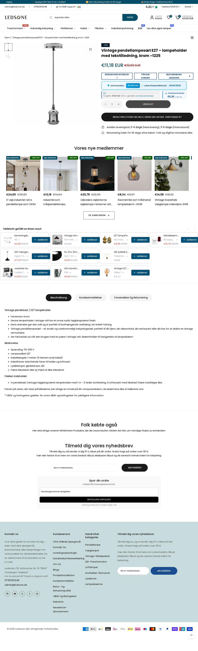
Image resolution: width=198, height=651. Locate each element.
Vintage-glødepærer (97, 556)
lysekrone (91, 578)
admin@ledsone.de (16, 584)
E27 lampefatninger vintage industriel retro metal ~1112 (121, 235)
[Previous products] (187, 229)
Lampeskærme (94, 584)
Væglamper (92, 550)
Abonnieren (134, 467)
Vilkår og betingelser (65, 596)
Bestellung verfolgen (99, 499)
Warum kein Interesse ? (117, 76)
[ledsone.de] (16, 17)
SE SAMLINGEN (97, 215)
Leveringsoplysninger (65, 552)
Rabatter (58, 601)
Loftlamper (91, 567)
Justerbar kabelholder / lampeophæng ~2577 (22, 268)
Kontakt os (59, 547)
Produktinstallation (64, 575)
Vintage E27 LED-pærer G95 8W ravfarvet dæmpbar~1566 (121, 268)
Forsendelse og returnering (131, 297)
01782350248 (12, 580)
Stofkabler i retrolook (97, 573)
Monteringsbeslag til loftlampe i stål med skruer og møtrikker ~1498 (22, 235)
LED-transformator (96, 561)
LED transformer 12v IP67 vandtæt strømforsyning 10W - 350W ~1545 (72, 268)
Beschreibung (58, 297)
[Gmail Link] (79, 7)
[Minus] (105, 104)
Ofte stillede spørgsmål (67, 541)
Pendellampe (93, 544)
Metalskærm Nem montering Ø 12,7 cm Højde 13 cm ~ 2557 (171, 235)
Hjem (7, 37)
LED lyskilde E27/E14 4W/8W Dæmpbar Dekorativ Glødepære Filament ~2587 (121, 252)
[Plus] (118, 104)
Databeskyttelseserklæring (68, 558)
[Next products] (194, 229)
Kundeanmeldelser (90, 297)
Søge (130, 17)
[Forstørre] (90, 49)
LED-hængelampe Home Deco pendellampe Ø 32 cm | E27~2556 (22, 252)
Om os (57, 564)
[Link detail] (7, 594)
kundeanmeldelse (63, 580)
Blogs (56, 569)
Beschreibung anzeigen (174, 76)
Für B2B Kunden (145, 76)
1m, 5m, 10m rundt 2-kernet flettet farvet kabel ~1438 (72, 252)
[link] (43, 28)
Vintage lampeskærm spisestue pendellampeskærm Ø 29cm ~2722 (72, 235)
